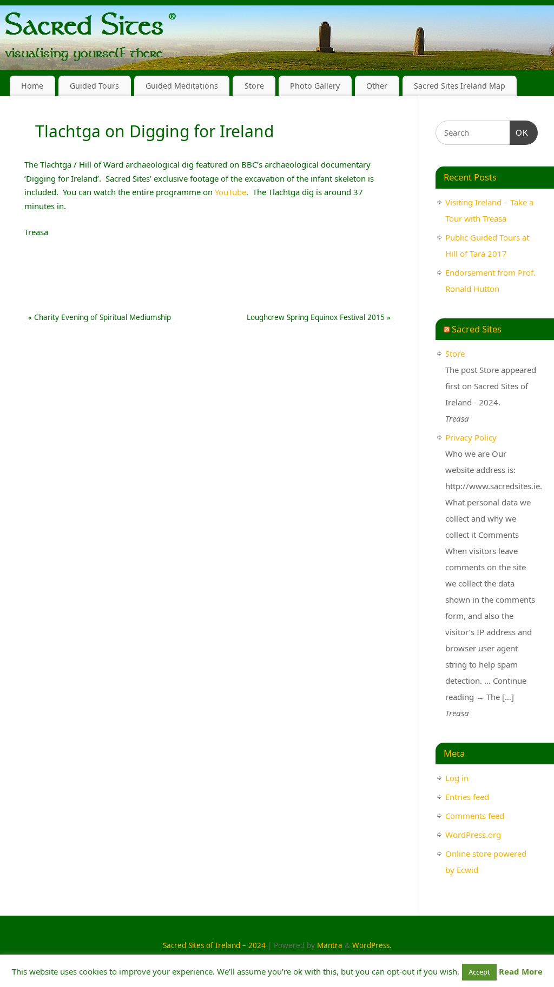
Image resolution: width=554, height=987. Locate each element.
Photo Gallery (315, 86)
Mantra (329, 945)
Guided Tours (94, 86)
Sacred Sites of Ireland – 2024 (214, 945)
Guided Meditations (182, 86)
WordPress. (372, 945)
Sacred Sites (477, 329)
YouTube (230, 191)
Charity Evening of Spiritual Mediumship (99, 317)
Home (32, 86)
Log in (457, 777)
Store (254, 86)
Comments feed (474, 815)
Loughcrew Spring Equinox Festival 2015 (319, 317)
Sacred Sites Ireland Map (459, 86)
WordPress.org (473, 834)
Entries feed (467, 796)
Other (376, 86)
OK (519, 132)
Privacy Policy (471, 437)
